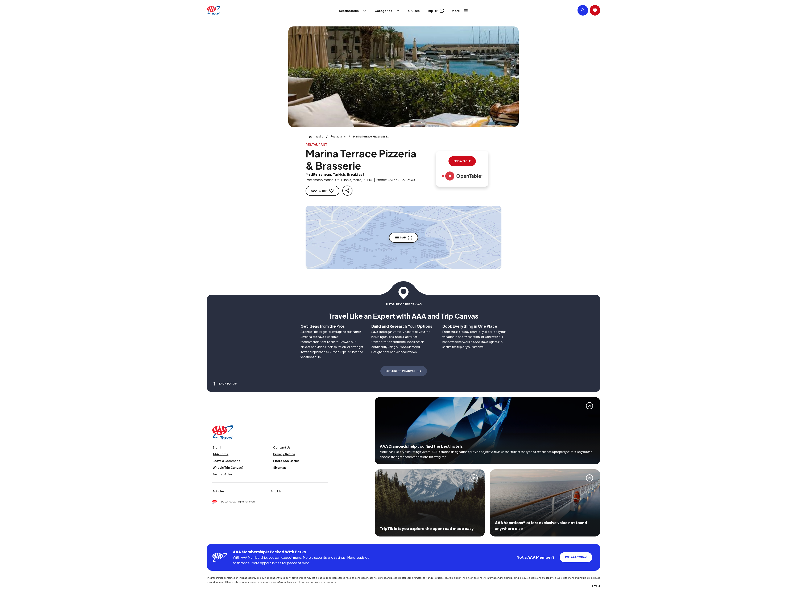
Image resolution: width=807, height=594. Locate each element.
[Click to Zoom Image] (403, 76)
